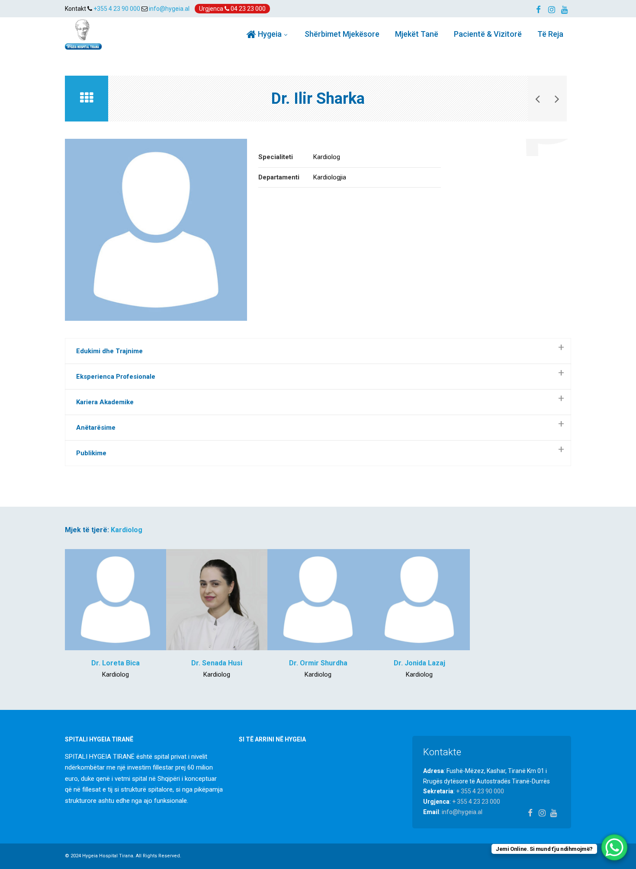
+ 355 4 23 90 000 (480, 791)
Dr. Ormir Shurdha (318, 663)
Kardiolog (126, 530)
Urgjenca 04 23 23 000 (232, 8)
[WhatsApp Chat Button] (614, 847)
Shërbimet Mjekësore (342, 33)
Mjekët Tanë (416, 33)
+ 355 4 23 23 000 (476, 801)
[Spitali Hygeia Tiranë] (83, 34)
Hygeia (269, 33)
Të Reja (550, 33)
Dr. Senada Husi (216, 663)
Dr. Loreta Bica (115, 663)
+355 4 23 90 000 (116, 8)
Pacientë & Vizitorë (488, 33)
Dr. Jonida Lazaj (419, 663)
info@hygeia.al (169, 8)
